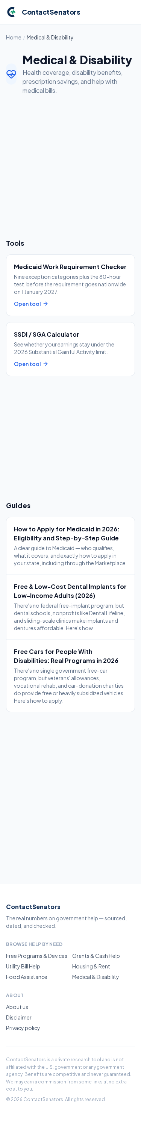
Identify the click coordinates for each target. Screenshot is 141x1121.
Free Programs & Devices (36, 955)
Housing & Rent (91, 966)
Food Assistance (26, 976)
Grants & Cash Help (96, 955)
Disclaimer (19, 1017)
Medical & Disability (95, 976)
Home (13, 37)
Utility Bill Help (23, 966)
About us (17, 1006)
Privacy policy (23, 1027)
